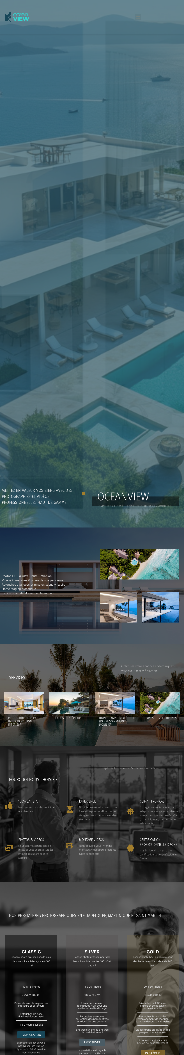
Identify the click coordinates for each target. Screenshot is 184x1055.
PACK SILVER (92, 1042)
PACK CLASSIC (31, 1035)
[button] (138, 17)
